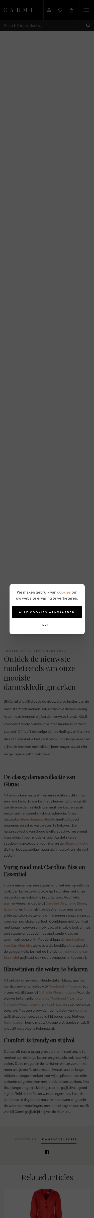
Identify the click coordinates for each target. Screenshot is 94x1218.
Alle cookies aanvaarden (47, 612)
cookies (64, 592)
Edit (47, 625)
